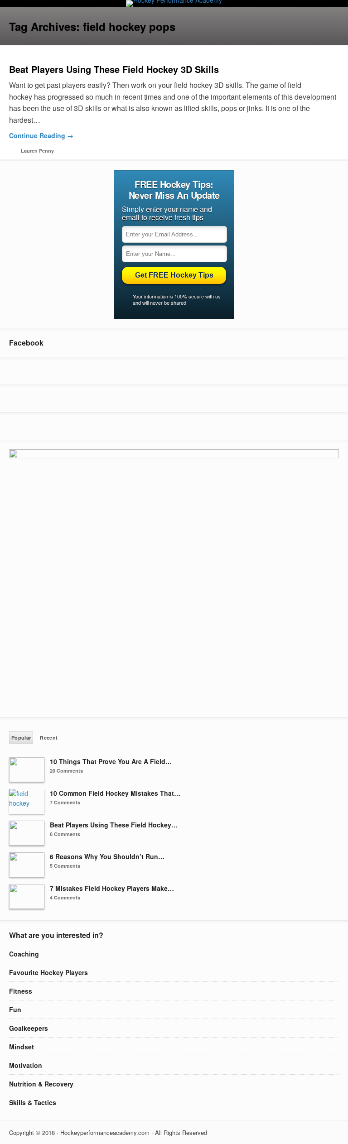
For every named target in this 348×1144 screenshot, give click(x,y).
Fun (15, 1009)
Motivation (25, 1065)
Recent (49, 737)
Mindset (21, 1046)
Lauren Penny (37, 150)
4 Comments (65, 897)
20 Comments (66, 770)
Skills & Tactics (32, 1102)
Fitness (20, 990)
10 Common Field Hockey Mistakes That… (115, 793)
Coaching (24, 953)
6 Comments (65, 834)
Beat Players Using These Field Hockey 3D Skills (114, 69)
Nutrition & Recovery (41, 1083)
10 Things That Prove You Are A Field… (111, 761)
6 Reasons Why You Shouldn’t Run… (107, 856)
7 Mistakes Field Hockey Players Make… (112, 888)
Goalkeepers (28, 1028)
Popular (21, 737)
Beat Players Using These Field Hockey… (114, 824)
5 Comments (65, 865)
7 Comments (65, 802)
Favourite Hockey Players (48, 972)
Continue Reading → (41, 135)
